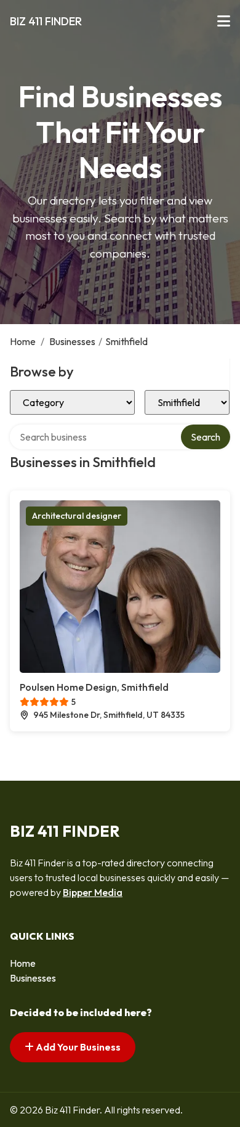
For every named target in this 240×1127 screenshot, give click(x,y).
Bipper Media (92, 892)
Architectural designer (76, 515)
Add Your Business (77, 1047)
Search (205, 437)
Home (23, 341)
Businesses (72, 341)
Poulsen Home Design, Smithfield (94, 687)
